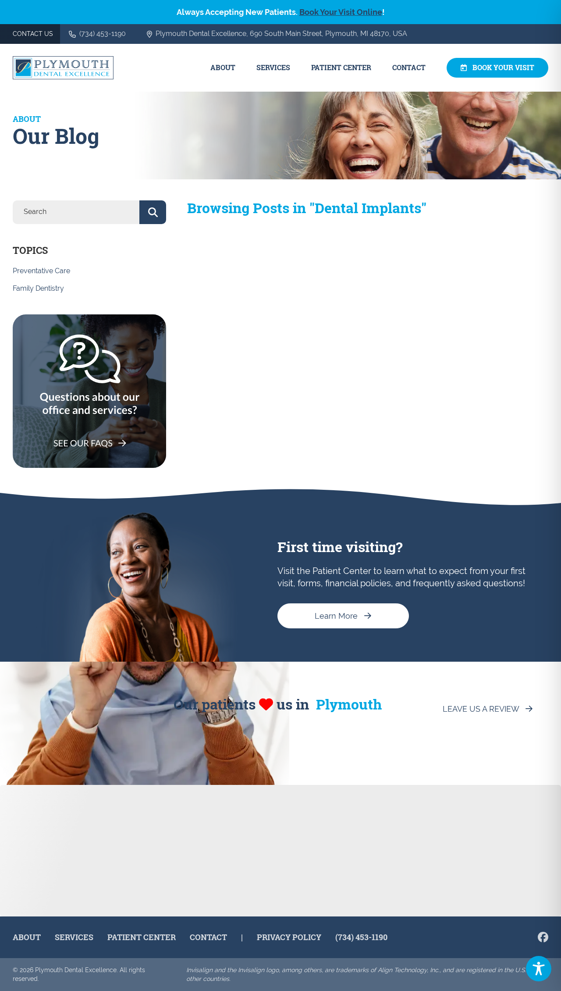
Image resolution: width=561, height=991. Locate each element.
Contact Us (33, 33)
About (222, 67)
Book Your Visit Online (340, 12)
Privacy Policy (289, 937)
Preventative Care (41, 271)
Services (273, 67)
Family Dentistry (38, 288)
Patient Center (341, 67)
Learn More (336, 615)
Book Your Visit (503, 67)
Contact (409, 67)
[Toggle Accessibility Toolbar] (538, 968)
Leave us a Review (481, 708)
